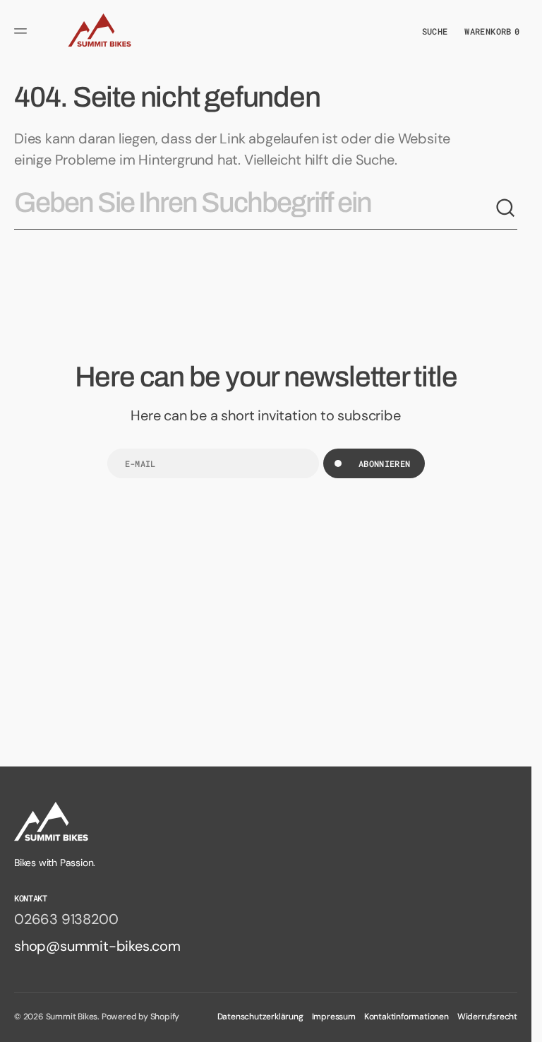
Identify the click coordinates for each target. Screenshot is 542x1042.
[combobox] (254, 208)
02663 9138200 (66, 919)
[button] (22, 31)
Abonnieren (385, 463)
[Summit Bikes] (97, 31)
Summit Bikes (72, 1016)
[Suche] (506, 208)
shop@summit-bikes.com (97, 946)
